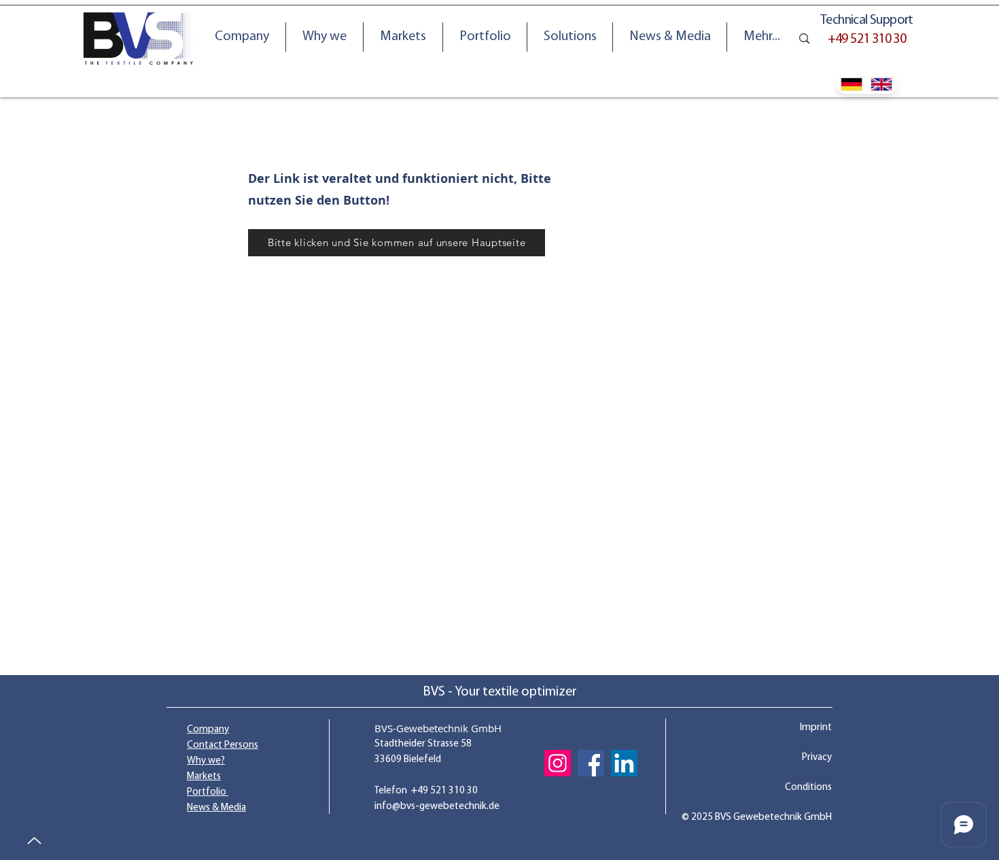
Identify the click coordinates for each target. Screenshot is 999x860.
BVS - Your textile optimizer (499, 692)
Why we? (206, 761)
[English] (881, 84)
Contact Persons (222, 745)
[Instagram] (557, 763)
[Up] (34, 840)
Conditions (808, 787)
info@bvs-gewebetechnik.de (437, 807)
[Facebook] (591, 763)
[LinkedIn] (624, 763)
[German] (851, 84)
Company (208, 730)
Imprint (816, 728)
